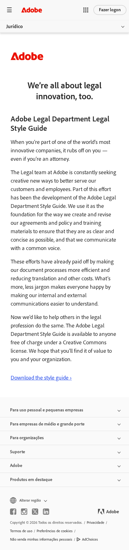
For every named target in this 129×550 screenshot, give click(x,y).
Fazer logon (110, 9)
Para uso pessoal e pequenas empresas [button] (46, 410)
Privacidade (95, 522)
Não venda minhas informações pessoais (41, 539)
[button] (86, 10)
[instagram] (24, 511)
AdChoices (90, 539)
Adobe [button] (16, 465)
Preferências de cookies (55, 531)
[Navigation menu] (9, 10)
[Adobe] (31, 10)
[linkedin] (46, 511)
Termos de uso (21, 531)
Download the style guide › (41, 377)
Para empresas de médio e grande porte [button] (47, 424)
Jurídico (14, 26)
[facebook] (13, 511)
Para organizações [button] (27, 437)
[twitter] (35, 511)
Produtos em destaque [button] (31, 479)
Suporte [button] (17, 451)
